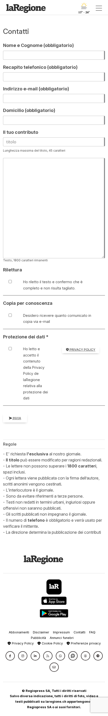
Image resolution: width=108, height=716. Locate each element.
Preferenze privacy (85, 643)
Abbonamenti (19, 632)
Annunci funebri (62, 638)
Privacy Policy (82, 349)
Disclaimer (41, 632)
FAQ (92, 632)
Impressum (61, 632)
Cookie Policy (52, 643)
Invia (16, 418)
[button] (10, 656)
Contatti (79, 632)
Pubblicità (38, 638)
